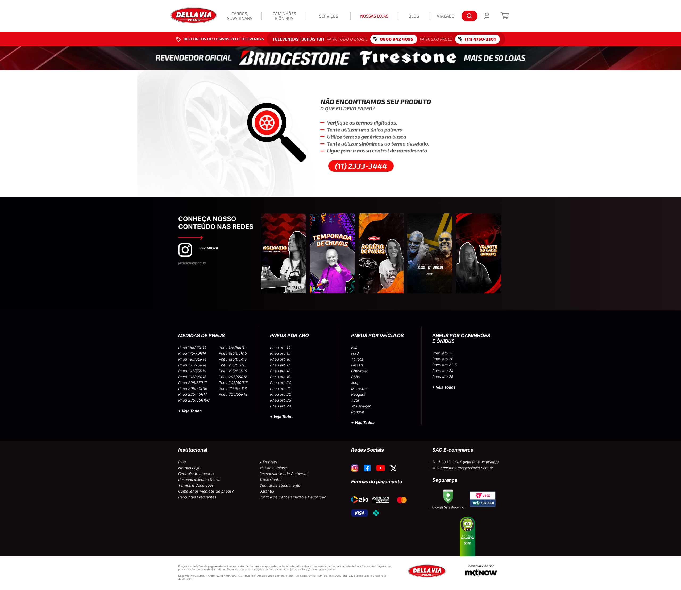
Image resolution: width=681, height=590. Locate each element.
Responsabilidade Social (199, 479)
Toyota (357, 359)
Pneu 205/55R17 (192, 382)
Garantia (266, 491)
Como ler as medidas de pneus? (206, 491)
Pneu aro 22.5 (444, 364)
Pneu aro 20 (280, 382)
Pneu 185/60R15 (233, 353)
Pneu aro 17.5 (443, 353)
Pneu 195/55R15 (232, 365)
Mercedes (359, 388)
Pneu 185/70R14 (192, 365)
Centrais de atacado (196, 473)
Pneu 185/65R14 (192, 359)
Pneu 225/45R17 (192, 394)
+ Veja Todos (190, 411)
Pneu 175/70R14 (192, 353)
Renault (357, 412)
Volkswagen (361, 406)
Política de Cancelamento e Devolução (292, 497)
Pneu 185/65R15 (233, 359)
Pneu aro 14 (280, 347)
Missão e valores (273, 467)
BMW (355, 376)
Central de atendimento (279, 485)
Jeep (355, 382)
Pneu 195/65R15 (192, 376)
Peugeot (358, 394)
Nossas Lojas (189, 467)
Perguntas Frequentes (197, 497)
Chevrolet (359, 371)
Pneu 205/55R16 (233, 376)
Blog (182, 462)
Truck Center (270, 479)
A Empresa (268, 462)
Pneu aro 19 (280, 376)
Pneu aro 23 (280, 400)
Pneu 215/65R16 (233, 388)
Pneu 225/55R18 (233, 394)
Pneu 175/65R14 (233, 347)
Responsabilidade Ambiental (283, 473)
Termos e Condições (196, 485)
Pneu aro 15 (280, 353)
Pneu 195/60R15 (233, 371)
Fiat (354, 347)
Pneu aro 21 (280, 388)
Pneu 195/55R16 (192, 371)
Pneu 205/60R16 (192, 388)
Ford (355, 353)
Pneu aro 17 (280, 365)
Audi (355, 400)
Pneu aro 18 (280, 371)
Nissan (357, 365)
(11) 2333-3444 (361, 165)
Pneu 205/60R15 (233, 382)
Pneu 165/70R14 (192, 347)
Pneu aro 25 (442, 376)
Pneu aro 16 (280, 359)
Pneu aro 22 (280, 394)
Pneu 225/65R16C (194, 400)
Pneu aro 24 (280, 406)
